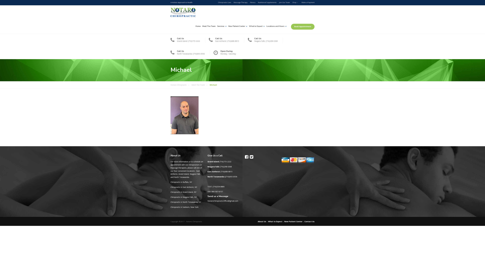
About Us (262, 221)
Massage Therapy (241, 2)
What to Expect (255, 26)
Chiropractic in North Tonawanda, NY (186, 202)
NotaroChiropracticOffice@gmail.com (223, 201)
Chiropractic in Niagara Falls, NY (184, 197)
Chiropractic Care (224, 2)
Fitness (253, 2)
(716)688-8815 (226, 171)
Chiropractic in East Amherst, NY (184, 187)
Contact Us (309, 221)
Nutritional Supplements (267, 2)
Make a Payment (308, 2)
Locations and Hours (275, 26)
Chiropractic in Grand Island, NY (183, 192)
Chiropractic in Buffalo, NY (181, 182)
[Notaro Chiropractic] (183, 12)
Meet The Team (208, 26)
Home (198, 26)
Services (220, 26)
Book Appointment (302, 26)
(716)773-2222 (225, 161)
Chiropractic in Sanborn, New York (184, 207)
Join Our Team (284, 2)
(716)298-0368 (226, 166)
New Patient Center (236, 26)
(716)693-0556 (231, 176)
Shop (294, 2)
